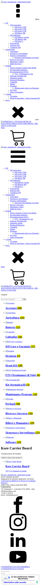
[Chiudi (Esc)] (9, 571)
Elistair (12, 84)
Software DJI (15, 45)
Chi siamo (13, 96)
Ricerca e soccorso (16, 60)
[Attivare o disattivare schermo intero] (4, 571)
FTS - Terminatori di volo (24, 74)
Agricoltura (14, 52)
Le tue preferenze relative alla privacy (23, 578)
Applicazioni (10, 49)
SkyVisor (13, 90)
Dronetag (13, 86)
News (7, 100)
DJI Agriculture (15, 25)
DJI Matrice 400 (20, 39)
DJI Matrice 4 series (22, 37)
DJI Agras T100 (20, 27)
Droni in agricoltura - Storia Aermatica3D (25, 98)
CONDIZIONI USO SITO (11, 567)
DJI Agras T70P (20, 29)
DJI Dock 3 (19, 41)
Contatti (8, 94)
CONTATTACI (6, 481)
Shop (3, 128)
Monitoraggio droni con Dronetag (27, 88)
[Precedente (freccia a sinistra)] (2, 573)
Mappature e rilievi (17, 62)
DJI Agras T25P (20, 31)
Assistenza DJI (15, 47)
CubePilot (13, 82)
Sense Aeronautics (16, 92)
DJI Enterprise (15, 35)
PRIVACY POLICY (19, 481)
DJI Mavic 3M (20, 33)
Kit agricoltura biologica (18, 70)
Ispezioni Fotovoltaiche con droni (27, 58)
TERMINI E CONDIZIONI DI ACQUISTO (15, 568)
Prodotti (8, 66)
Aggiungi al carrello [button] (19, 471)
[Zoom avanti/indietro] (2, 571)
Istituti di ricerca (16, 64)
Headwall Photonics (17, 80)
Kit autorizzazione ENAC (19, 72)
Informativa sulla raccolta (15, 582)
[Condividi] (6, 571)
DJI (6, 23)
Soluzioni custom (16, 78)
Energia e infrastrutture (18, 56)
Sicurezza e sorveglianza (19, 54)
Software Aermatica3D (18, 76)
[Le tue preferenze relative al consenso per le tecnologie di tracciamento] (37, 582)
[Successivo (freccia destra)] (4, 573)
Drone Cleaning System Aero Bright (23, 68)
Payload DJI (14, 43)
